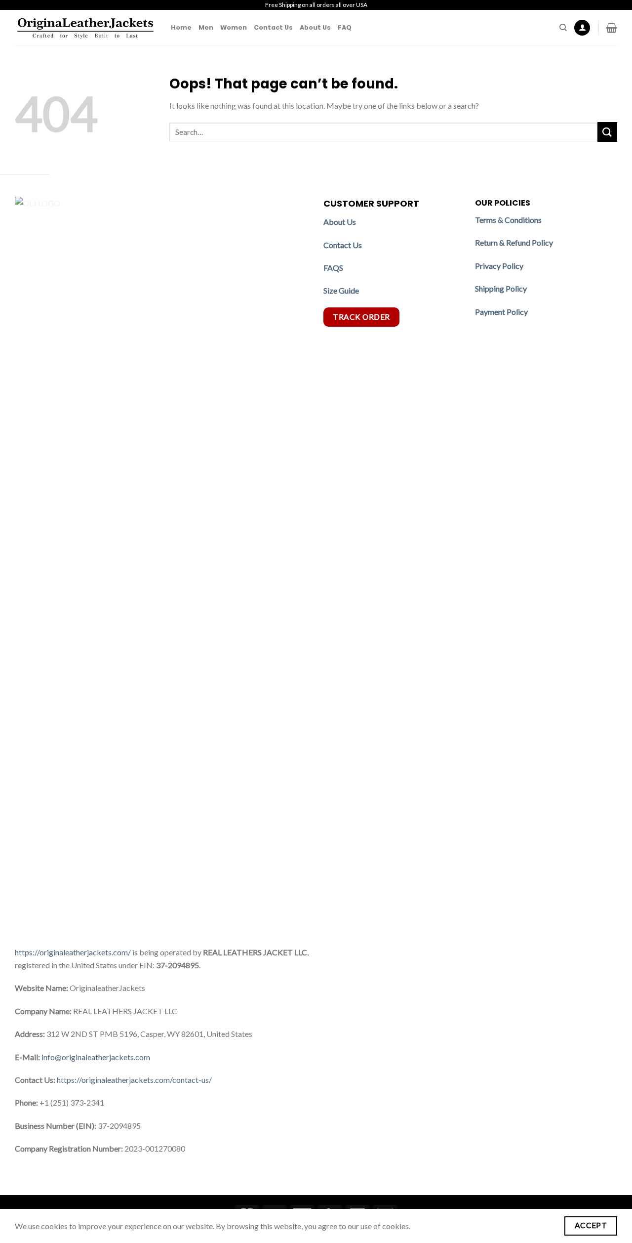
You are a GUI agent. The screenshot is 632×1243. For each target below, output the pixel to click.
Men (205, 27)
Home (181, 27)
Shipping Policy (501, 288)
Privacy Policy (499, 265)
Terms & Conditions (508, 219)
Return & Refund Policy (514, 242)
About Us (315, 27)
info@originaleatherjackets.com (95, 1057)
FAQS (333, 267)
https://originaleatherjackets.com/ (73, 952)
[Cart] (611, 28)
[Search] (563, 27)
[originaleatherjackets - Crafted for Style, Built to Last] (85, 27)
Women (233, 27)
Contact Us (273, 27)
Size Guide (341, 290)
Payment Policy (502, 311)
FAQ (345, 27)
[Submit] (607, 131)
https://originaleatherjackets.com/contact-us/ (134, 1079)
